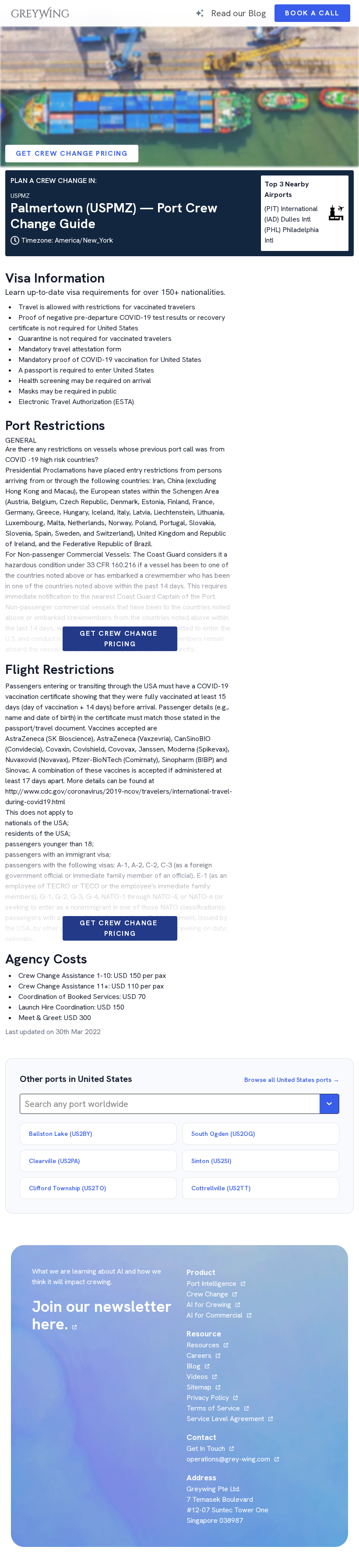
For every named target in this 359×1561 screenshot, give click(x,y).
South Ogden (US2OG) (223, 1134)
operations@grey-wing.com (228, 1459)
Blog (198, 1366)
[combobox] (26, 1103)
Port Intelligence (211, 1283)
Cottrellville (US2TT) (220, 1188)
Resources (203, 1345)
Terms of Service (213, 1408)
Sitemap (199, 1387)
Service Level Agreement (225, 1418)
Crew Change (207, 1294)
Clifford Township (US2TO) (67, 1188)
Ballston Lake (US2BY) (60, 1134)
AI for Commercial (215, 1315)
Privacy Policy (208, 1397)
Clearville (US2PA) (54, 1161)
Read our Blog (238, 13)
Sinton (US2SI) (211, 1161)
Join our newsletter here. (104, 1315)
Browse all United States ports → (291, 1080)
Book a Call (317, 15)
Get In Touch (210, 1448)
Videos (202, 1376)
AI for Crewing (209, 1304)
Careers (203, 1355)
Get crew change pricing (72, 153)
